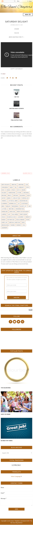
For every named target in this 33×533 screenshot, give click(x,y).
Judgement (21, 217)
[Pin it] (16, 78)
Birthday (15, 195)
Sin (15, 187)
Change (8, 190)
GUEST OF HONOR (5, 414)
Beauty (10, 195)
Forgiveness (5, 187)
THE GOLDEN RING (6, 388)
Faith (18, 190)
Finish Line (12, 211)
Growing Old (12, 203)
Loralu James (10, 521)
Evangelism (5, 211)
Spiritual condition (14, 222)
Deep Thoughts (6, 184)
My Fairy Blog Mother (17, 522)
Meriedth (28, 217)
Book (3, 190)
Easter (3, 198)
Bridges (8, 206)
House (3, 217)
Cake (29, 206)
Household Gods (11, 217)
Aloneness (4, 203)
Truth (27, 187)
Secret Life (4, 222)
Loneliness (26, 192)
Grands (9, 198)
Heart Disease (23, 214)
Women (13, 225)
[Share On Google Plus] (13, 78)
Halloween (15, 214)
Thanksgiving (11, 192)
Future (19, 192)
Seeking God (25, 198)
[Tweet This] (7, 78)
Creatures (11, 208)
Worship (19, 225)
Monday (4, 219)
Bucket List (23, 206)
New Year (4, 195)
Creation (14, 184)
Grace (11, 187)
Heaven (23, 190)
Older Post (27, 173)
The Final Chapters (16, 7)
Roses (27, 219)
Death (28, 195)
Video (23, 222)
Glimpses (4, 214)
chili (24, 225)
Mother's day (11, 219)
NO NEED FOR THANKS (6, 440)
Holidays (4, 192)
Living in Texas (16, 198)
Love (26, 184)
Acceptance (25, 203)
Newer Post (6, 173)
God (9, 214)
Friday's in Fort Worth (23, 211)
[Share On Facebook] (10, 78)
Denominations (20, 208)
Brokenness (15, 206)
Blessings (22, 195)
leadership (4, 227)
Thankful (4, 200)
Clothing (4, 208)
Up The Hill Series (13, 200)
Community (21, 187)
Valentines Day (24, 200)
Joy (19, 203)
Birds (3, 206)
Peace (13, 190)
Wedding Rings (5, 225)
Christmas (21, 184)
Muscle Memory (20, 219)
